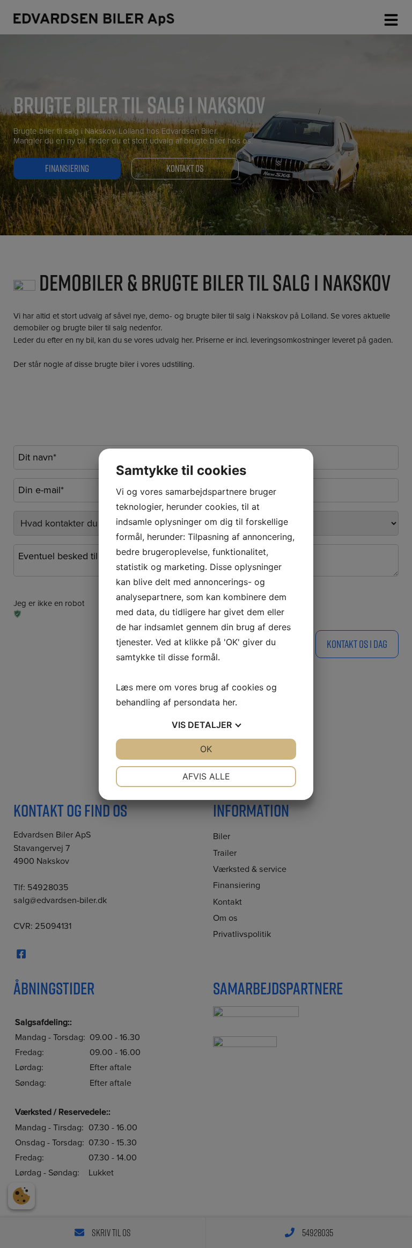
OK (206, 749)
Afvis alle (206, 776)
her (229, 702)
